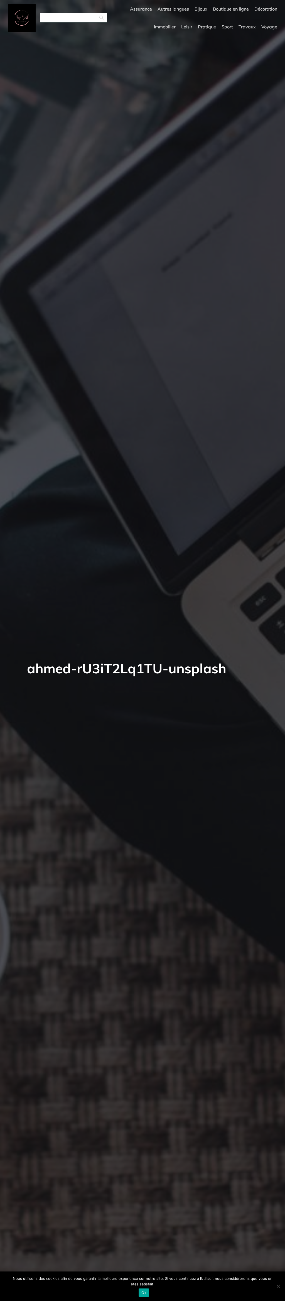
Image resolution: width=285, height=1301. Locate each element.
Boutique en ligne (231, 9)
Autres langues (173, 9)
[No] (278, 1286)
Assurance (141, 9)
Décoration (265, 9)
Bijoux (201, 9)
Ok (143, 1292)
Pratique (207, 27)
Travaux (247, 27)
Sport (227, 27)
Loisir (186, 27)
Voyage (269, 27)
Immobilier (165, 27)
